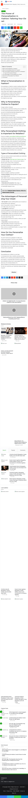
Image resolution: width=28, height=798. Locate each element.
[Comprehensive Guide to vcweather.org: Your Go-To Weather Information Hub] (4, 731)
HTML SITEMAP (16, 791)
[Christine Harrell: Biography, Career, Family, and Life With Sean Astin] (5, 456)
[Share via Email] (19, 277)
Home (3, 8)
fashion (14, 272)
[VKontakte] (17, 277)
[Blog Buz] (8, 1)
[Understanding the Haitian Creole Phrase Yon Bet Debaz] (4, 719)
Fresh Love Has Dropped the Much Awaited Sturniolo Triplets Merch (7, 352)
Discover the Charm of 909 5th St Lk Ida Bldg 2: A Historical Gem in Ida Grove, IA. (18, 737)
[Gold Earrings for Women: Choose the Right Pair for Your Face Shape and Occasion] (21, 330)
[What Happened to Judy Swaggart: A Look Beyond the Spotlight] (4, 713)
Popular (13, 450)
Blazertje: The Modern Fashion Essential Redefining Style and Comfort (6, 337)
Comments (22, 450)
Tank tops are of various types (17, 159)
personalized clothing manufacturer (18, 136)
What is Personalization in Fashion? (10, 68)
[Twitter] (5, 277)
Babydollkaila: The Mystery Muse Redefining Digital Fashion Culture (21, 442)
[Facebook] (2, 277)
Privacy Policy (9, 791)
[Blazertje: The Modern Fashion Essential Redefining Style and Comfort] (7, 330)
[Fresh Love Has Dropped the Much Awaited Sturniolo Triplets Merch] (7, 346)
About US (14, 793)
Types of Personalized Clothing (10, 72)
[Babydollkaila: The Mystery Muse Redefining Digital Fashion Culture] (21, 391)
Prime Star (4, 24)
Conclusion (5, 77)
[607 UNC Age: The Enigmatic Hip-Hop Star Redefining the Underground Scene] (4, 725)
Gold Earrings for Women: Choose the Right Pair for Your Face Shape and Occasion (20, 337)
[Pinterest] (12, 277)
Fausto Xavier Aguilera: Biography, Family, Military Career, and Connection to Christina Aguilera (18, 461)
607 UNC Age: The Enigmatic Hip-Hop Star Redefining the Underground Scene (17, 725)
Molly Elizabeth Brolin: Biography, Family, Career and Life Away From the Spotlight (18, 468)
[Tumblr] (10, 277)
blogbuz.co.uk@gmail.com (9, 781)
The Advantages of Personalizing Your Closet (12, 74)
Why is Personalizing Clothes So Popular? (11, 70)
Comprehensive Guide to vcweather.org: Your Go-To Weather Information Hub (18, 731)
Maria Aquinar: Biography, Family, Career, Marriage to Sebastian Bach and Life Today (18, 480)
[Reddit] (14, 277)
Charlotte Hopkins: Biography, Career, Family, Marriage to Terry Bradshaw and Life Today (17, 474)
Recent (4, 450)
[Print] (22, 277)
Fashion (7, 8)
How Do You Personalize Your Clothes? (11, 75)
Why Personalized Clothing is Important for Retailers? (14, 71)
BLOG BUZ (22, 786)
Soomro (16, 788)
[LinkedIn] (7, 277)
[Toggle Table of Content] (23, 67)
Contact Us (22, 791)
